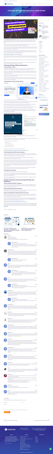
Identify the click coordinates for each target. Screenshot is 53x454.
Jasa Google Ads (22, 441)
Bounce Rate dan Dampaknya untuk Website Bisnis (28, 229)
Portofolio (36, 439)
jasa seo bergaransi (41, 74)
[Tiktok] (9, 443)
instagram (40, 66)
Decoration (40, 44)
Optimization (8, 227)
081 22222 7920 (42, 95)
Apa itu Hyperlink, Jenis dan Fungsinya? (15, 54)
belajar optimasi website (42, 62)
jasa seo (47, 70)
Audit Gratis (44, 114)
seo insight (15, 209)
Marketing (20, 12)
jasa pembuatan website (42, 70)
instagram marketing (41, 67)
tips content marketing (46, 88)
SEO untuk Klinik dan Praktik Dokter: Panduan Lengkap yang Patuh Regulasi (45, 27)
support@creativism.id (43, 97)
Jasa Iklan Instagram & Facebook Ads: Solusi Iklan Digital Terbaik (26, 439)
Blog (35, 436)
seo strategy (45, 84)
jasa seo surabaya (41, 80)
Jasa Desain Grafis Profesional (24, 436)
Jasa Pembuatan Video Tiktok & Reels (25, 445)
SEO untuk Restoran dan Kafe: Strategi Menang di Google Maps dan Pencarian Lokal (45, 37)
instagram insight (45, 66)
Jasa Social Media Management (24, 449)
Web (12, 227)
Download (36, 442)
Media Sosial (40, 46)
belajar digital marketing (42, 58)
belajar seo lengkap (10, 209)
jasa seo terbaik (47, 80)
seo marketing (41, 84)
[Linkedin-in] (10, 443)
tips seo (40, 91)
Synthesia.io (29, 105)
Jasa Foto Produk (22, 442)
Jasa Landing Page (22, 443)
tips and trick (40, 87)
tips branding (40, 88)
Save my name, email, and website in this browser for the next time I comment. (16, 409)
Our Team (36, 438)
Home (17, 12)
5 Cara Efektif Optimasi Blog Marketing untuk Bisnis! (17, 201)
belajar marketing (41, 59)
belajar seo (5, 209)
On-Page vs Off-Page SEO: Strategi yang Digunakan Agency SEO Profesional (11, 230)
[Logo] (9, 4)
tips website (43, 91)
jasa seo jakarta (47, 75)
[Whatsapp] (5, 443)
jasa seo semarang (41, 79)
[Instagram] (6, 443)
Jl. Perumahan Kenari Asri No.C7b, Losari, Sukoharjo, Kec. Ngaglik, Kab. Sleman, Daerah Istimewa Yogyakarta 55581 (41, 429)
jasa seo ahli (40, 71)
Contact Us (36, 437)
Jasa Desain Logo (22, 437)
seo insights (44, 83)
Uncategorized (41, 51)
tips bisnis (44, 87)
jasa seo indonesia (41, 75)
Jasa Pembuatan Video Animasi (24, 444)
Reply (37, 242)
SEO (11, 227)
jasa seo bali (44, 71)
